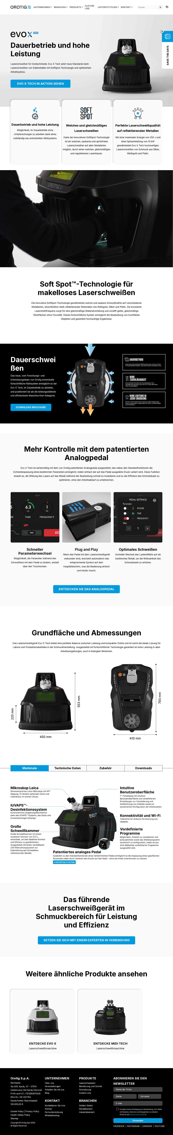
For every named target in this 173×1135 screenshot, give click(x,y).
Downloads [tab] (143, 768)
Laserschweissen (87, 1083)
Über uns (49, 1083)
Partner (48, 1109)
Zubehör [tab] (105, 768)
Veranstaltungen (53, 1086)
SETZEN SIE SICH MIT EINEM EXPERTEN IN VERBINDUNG (86, 940)
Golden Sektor (86, 1105)
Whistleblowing (52, 1115)
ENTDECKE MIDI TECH (110, 1043)
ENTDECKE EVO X (42, 1043)
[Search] (160, 7)
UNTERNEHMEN (41, 7)
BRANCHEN (60, 7)
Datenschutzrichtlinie (137, 1115)
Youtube (160, 1126)
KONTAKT (126, 7)
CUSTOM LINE (89, 7)
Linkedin (147, 1126)
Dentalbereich (85, 1109)
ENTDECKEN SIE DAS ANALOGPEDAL (86, 589)
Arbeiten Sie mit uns (54, 1089)
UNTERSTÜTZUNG (107, 7)
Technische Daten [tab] (67, 768)
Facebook (118, 1126)
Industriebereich (87, 1112)
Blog (47, 1093)
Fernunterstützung (54, 1112)
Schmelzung (85, 1089)
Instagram (133, 1126)
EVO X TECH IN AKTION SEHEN (40, 83)
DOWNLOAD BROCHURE (31, 407)
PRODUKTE (75, 7)
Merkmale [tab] (29, 768)
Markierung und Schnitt (90, 1086)
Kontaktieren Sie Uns (55, 1105)
